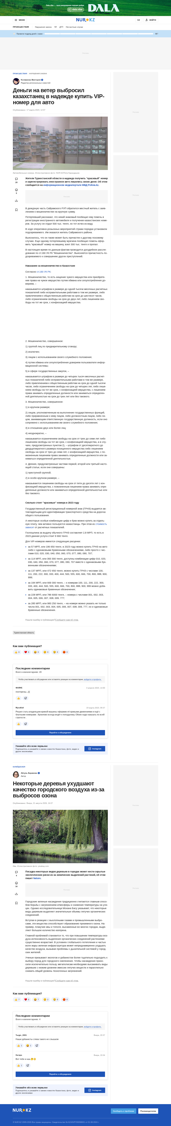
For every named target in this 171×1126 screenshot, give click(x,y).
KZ (138, 20)
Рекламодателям (148, 1111)
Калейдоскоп (19, 767)
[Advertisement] (85, 53)
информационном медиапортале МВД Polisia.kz (70, 185)
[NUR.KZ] (85, 20)
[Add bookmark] (16, 210)
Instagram (96, 749)
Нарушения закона (43, 27)
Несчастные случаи (74, 27)
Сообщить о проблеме (123, 1111)
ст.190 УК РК (43, 271)
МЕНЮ (22, 20)
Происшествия (21, 27)
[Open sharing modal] (16, 200)
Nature (37, 878)
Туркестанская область (24, 633)
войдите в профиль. (93, 679)
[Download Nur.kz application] (85, 8)
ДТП (61, 27)
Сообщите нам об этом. (67, 620)
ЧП (55, 27)
